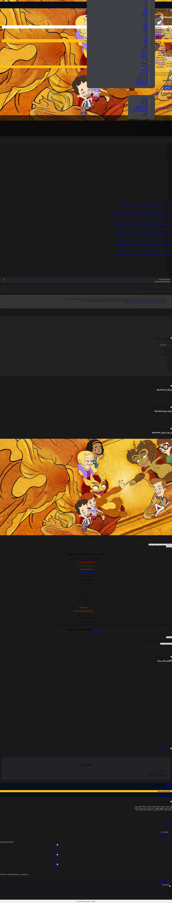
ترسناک (145, 24)
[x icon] (56, 863)
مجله (170, 817)
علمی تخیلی (144, 70)
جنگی (146, 35)
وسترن (146, 40)
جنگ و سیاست (143, 72)
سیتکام (146, 47)
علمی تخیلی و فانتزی (141, 79)
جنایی (146, 7)
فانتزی (146, 17)
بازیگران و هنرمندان (142, 106)
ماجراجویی (144, 14)
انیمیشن (145, 26)
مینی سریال (144, 49)
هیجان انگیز (144, 63)
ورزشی (145, 38)
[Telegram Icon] (56, 853)
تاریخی (146, 19)
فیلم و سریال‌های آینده (141, 108)
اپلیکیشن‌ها (144, 101)
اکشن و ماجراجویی (142, 77)
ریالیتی (146, 45)
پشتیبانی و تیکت (163, 839)
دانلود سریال (98, 629)
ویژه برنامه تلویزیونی (142, 82)
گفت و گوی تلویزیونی (141, 84)
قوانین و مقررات (163, 837)
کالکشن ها (145, 99)
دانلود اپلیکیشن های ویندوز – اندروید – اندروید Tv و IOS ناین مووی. (144, 303)
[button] (168, 786)
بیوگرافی (145, 42)
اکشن (146, 5)
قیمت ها (169, 819)
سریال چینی (144, 56)
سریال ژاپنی (144, 54)
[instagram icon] (56, 872)
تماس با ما (145, 115)
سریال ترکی (144, 52)
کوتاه (146, 33)
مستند (146, 10)
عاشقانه (145, 12)
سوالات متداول (164, 834)
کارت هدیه (169, 824)
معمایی (146, 21)
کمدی (146, 3)
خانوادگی (145, 31)
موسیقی (145, 28)
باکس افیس (144, 103)
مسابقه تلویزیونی (143, 75)
